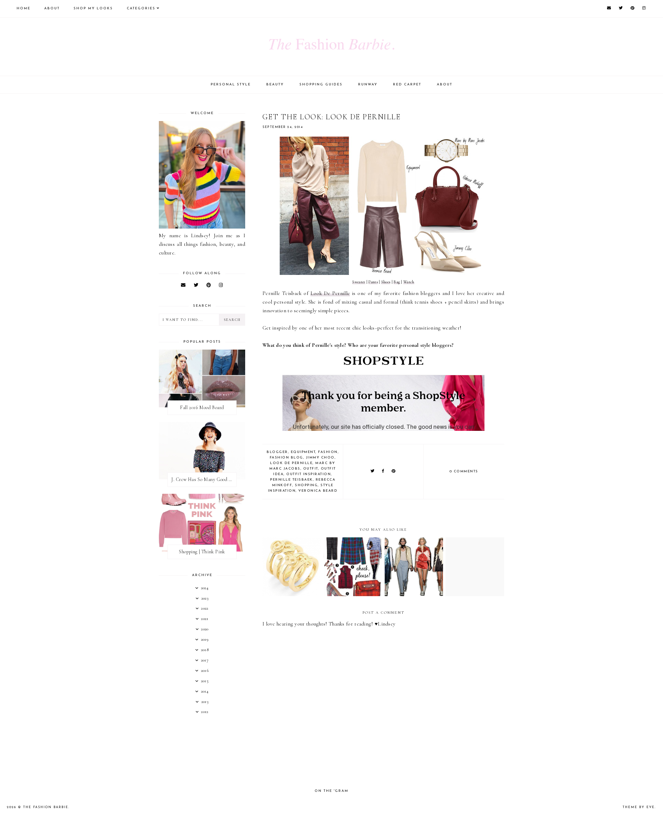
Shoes (386, 281)
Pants (373, 281)
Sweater (358, 281)
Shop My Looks (93, 8)
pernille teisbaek (291, 480)
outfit (310, 469)
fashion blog (286, 458)
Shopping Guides (321, 84)
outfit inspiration (308, 474)
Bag (397, 281)
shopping (306, 485)
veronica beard (317, 491)
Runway (367, 84)
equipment (303, 452)
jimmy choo (320, 458)
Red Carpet (407, 84)
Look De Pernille (330, 293)
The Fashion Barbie (45, 807)
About (52, 8)
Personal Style (231, 84)
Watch (408, 281)
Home (23, 8)
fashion (328, 452)
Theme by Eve (639, 807)
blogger (277, 452)
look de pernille (291, 463)
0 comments (464, 471)
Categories (141, 8)
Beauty (275, 84)
